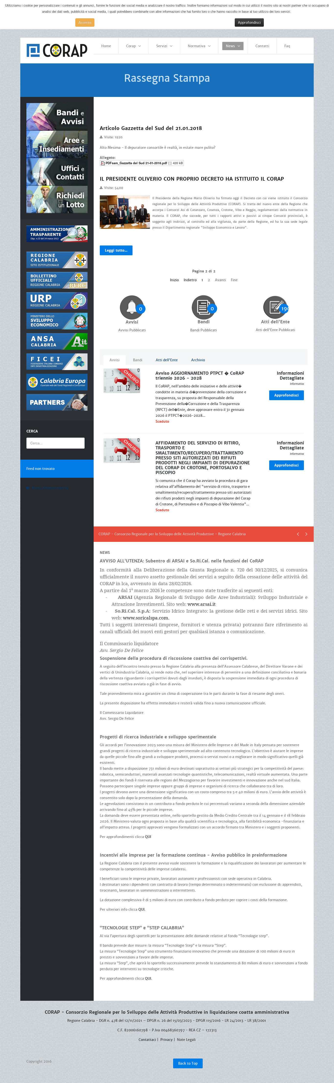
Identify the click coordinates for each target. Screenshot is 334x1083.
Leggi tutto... (116, 250)
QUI (148, 837)
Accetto (84, 22)
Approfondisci (249, 22)
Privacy (166, 1039)
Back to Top (188, 1063)
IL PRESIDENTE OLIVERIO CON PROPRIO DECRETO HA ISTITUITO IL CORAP (192, 179)
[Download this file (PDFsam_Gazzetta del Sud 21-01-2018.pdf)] (103, 163)
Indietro (190, 280)
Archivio (198, 360)
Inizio (174, 280)
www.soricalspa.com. (146, 618)
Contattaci (147, 1039)
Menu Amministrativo (50, 488)
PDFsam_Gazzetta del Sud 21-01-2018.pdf (136, 163)
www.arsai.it (202, 604)
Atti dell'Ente (167, 360)
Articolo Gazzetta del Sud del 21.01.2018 (151, 128)
